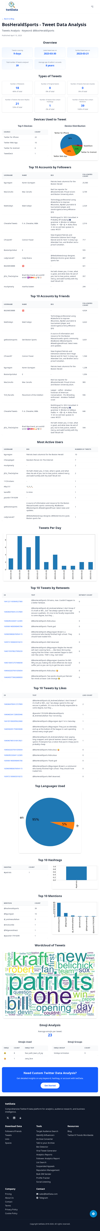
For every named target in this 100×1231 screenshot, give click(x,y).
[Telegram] (93, 1213)
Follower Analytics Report (48, 1158)
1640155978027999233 (13, 651)
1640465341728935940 (13, 714)
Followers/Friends (13, 1131)
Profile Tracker (43, 1178)
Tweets (8, 1135)
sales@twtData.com (48, 1194)
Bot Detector (42, 1146)
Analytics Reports (44, 1154)
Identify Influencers (45, 1135)
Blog (70, 1131)
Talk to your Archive (45, 1143)
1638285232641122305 (13, 621)
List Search (41, 1162)
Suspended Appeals (45, 1166)
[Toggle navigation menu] (92, 6)
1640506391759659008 (13, 729)
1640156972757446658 (13, 663)
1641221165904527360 (13, 601)
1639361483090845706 (13, 626)
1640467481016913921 (13, 740)
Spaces (8, 1143)
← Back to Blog (8, 19)
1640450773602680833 (13, 677)
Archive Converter (44, 1139)
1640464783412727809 (13, 612)
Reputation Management (48, 1170)
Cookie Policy (11, 1213)
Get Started (50, 1085)
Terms (8, 1205)
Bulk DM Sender (43, 1174)
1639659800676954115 (13, 634)
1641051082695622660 (13, 721)
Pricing (8, 1194)
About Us (9, 1197)
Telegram (43, 1197)
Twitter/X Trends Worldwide (80, 1135)
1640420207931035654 (13, 670)
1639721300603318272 (13, 642)
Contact (8, 1201)
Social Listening (43, 1181)
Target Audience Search (47, 1131)
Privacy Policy (11, 1209)
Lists (7, 1139)
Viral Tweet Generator (46, 1150)
